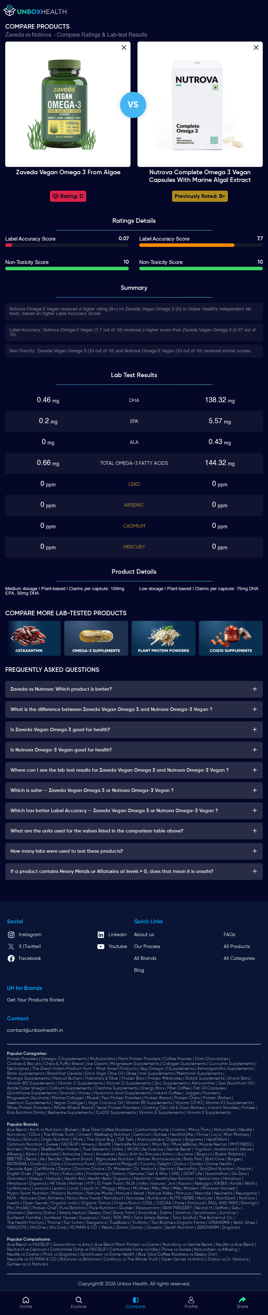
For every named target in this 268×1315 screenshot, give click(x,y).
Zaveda (14, 35)
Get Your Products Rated (35, 1000)
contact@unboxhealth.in (35, 1030)
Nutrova (41, 35)
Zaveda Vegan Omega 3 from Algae (68, 172)
